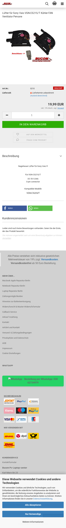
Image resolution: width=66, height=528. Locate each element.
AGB (4, 343)
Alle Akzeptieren (33, 505)
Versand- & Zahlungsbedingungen (17, 332)
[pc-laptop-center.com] (6, 4)
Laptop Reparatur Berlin (12, 291)
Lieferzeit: (6, 93)
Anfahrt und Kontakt (11, 327)
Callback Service (9, 312)
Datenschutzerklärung (42, 499)
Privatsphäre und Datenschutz (15, 338)
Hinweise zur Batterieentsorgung (16, 301)
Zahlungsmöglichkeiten (12, 296)
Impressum (7, 348)
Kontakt (5, 322)
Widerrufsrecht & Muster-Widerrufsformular (21, 307)
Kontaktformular (9, 462)
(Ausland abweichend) (38, 96)
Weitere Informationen (33, 522)
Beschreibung (10, 156)
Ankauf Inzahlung (9, 317)
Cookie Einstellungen (11, 353)
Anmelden (6, 238)
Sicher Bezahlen (12, 396)
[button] (14, 208)
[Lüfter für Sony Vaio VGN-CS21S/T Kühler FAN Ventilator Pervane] (33, 44)
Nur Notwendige (33, 514)
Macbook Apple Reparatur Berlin (16, 280)
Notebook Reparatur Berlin (13, 286)
